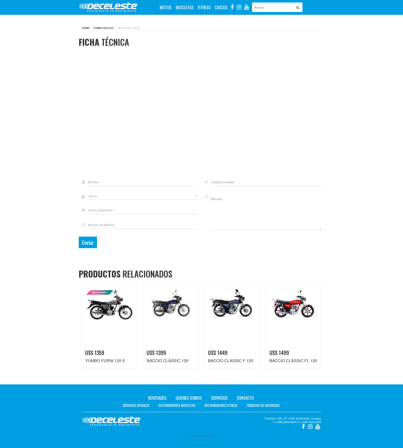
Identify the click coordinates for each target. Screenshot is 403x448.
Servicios (219, 398)
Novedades (157, 398)
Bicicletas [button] (185, 7)
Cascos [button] (221, 7)
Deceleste (108, 7)
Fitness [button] (204, 7)
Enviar (88, 242)
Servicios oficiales (136, 405)
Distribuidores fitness (220, 405)
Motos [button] (165, 7)
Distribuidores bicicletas (176, 405)
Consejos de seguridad (263, 405)
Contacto (245, 398)
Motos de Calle (129, 28)
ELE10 (212, 435)
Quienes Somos (189, 398)
